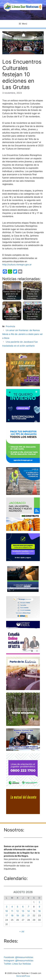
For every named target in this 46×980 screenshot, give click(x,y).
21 (28, 915)
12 (17, 911)
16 (39, 911)
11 (12, 911)
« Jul (21, 931)
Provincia (10, 326)
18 (12, 915)
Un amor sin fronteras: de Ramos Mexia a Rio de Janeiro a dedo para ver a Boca (22, 334)
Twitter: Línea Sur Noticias (17, 963)
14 (28, 911)
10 (6, 911)
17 (6, 915)
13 (23, 911)
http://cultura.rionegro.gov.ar (17, 264)
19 (17, 915)
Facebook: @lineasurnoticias (18, 957)
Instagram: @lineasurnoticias (18, 960)
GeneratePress (23, 976)
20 (23, 915)
